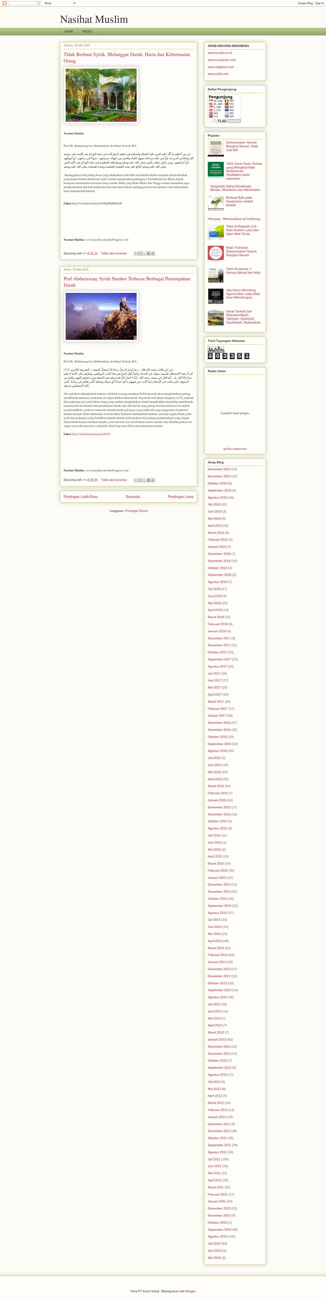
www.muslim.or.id (220, 52)
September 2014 (219, 905)
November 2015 (219, 814)
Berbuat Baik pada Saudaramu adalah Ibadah (239, 201)
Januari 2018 (217, 631)
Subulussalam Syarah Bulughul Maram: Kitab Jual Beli (242, 146)
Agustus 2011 (217, 1152)
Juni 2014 (215, 927)
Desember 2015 (219, 807)
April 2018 (215, 610)
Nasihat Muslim (94, 19)
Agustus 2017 (217, 666)
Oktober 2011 (217, 1138)
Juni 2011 (214, 1166)
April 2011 (215, 1180)
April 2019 (215, 525)
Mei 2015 (214, 849)
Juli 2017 (214, 673)
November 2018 (219, 561)
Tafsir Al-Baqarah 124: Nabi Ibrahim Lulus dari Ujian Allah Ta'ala (242, 230)
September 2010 (219, 1229)
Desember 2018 (219, 553)
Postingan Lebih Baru (81, 497)
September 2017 (219, 659)
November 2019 (219, 476)
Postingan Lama (181, 497)
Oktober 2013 (217, 983)
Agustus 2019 (217, 497)
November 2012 (219, 1053)
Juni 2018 (215, 596)
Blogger (190, 1291)
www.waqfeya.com (221, 67)
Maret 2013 (216, 1032)
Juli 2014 (214, 919)
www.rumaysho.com (222, 60)
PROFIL (87, 31)
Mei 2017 (214, 687)
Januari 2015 (217, 877)
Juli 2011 (214, 1159)
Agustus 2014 (217, 913)
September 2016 (219, 744)
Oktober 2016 (217, 737)
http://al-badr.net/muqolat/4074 (91, 434)
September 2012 (219, 1067)
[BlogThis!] (140, 253)
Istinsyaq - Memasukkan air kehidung (234, 219)
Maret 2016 (216, 786)
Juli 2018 (214, 589)
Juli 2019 (214, 504)
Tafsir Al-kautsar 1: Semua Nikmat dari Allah (243, 270)
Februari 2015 (218, 870)
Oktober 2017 (217, 652)
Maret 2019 (216, 532)
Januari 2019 (217, 546)
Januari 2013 (217, 1039)
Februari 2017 (218, 708)
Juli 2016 (214, 758)
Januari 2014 (217, 962)
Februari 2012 (218, 1110)
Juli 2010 (214, 1243)
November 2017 (219, 645)
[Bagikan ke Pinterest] (153, 253)
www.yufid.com (218, 73)
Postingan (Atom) (136, 511)
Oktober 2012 (217, 1060)
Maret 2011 (216, 1187)
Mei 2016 (214, 772)
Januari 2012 (217, 1117)
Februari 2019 (218, 539)
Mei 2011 (214, 1173)
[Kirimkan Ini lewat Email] (136, 253)
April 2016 (215, 779)
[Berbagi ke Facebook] (149, 253)
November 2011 (219, 1131)
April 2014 (215, 941)
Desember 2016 (219, 722)
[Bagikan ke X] (144, 253)
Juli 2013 (214, 1004)
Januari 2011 (217, 1201)
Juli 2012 (214, 1081)
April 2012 (215, 1095)
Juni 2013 (215, 1011)
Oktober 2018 (217, 568)
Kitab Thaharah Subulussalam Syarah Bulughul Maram (241, 251)
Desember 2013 (219, 969)
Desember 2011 (219, 1124)
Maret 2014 (216, 948)
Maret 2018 (216, 617)
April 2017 (215, 694)
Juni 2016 (215, 765)
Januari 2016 (217, 800)
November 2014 (219, 891)
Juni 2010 (215, 1250)
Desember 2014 (219, 884)
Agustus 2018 (217, 582)
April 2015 (215, 856)
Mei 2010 (214, 1257)
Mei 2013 (214, 1018)
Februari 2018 (218, 624)
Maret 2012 (216, 1103)
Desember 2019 (219, 469)
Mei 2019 (214, 518)
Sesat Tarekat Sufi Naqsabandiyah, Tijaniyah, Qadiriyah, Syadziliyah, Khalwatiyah (243, 317)
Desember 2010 (219, 1208)
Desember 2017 (219, 638)
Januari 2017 (217, 715)
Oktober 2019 (217, 483)
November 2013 (219, 976)
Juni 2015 (215, 842)
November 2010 (219, 1215)
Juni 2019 (215, 511)
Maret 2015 (216, 863)
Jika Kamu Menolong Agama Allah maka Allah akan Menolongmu (243, 293)
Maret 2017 (216, 701)
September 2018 (219, 574)
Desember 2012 (219, 1046)
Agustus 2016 (217, 751)
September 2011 (219, 1145)
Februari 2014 (218, 955)
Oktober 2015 (217, 821)
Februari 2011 (218, 1194)
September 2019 (219, 490)
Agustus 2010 (217, 1236)
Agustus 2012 (217, 1074)
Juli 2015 (214, 835)
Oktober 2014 (217, 898)
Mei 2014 (214, 934)
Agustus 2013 (217, 997)
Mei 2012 (214, 1089)
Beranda (133, 497)
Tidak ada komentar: (114, 253)
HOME (69, 31)
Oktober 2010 (217, 1222)
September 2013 (219, 990)
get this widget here (235, 448)
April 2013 (215, 1025)
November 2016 (219, 729)
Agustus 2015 (217, 828)
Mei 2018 (214, 603)
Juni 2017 (215, 680)
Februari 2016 (218, 793)
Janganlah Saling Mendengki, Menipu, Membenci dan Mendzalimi (235, 188)
